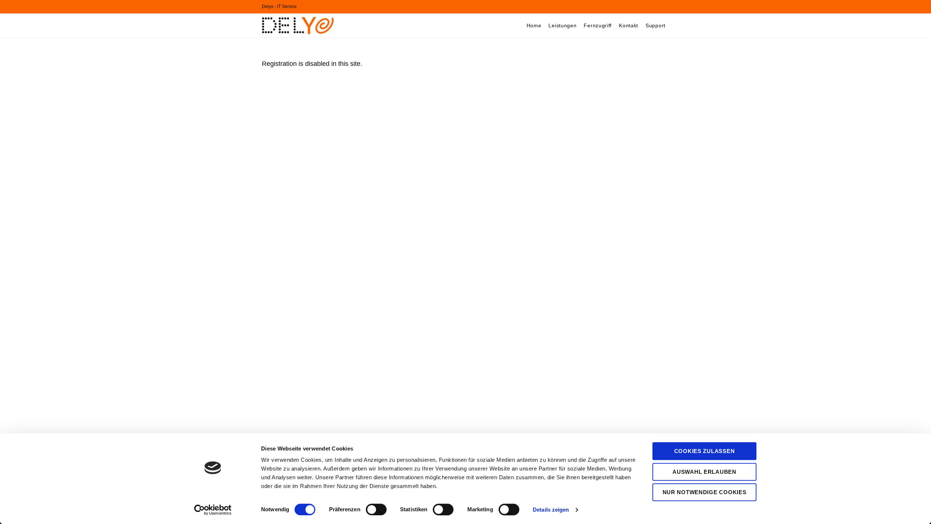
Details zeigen (551, 510)
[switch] (376, 509)
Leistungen (562, 25)
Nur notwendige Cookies (705, 492)
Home (534, 25)
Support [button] (656, 25)
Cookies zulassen (704, 451)
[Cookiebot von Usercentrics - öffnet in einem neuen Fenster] (213, 509)
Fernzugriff (598, 25)
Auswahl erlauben (704, 472)
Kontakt (628, 25)
